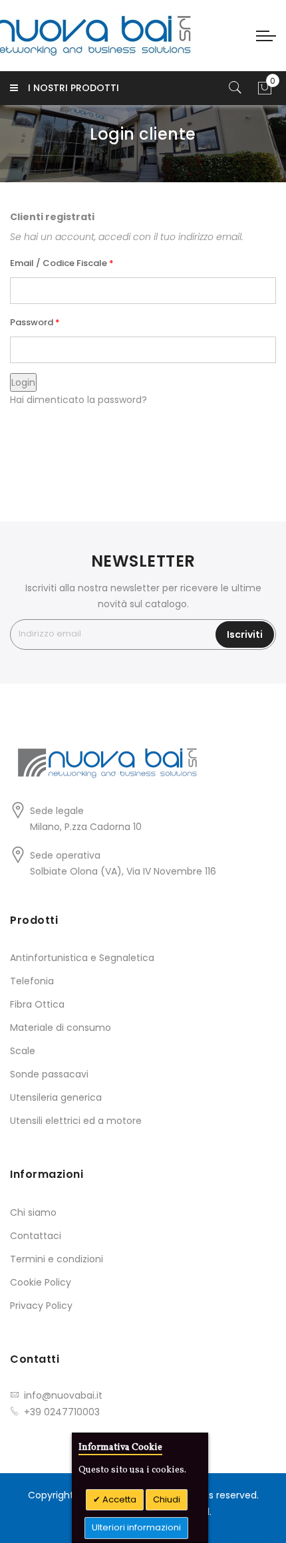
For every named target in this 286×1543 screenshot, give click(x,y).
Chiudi (166, 1499)
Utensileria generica (56, 1097)
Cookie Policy (40, 1282)
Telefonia (32, 981)
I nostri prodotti (73, 87)
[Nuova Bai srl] (71, 35)
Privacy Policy (41, 1305)
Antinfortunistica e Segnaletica (82, 957)
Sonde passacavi (49, 1074)
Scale (22, 1050)
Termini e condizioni (56, 1259)
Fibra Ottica (37, 1004)
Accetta (118, 1499)
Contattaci (35, 1235)
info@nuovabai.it (63, 1395)
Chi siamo (33, 1212)
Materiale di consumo (60, 1027)
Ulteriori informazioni (136, 1527)
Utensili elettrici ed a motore (76, 1120)
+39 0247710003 (62, 1412)
